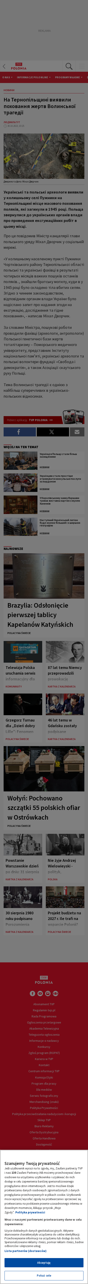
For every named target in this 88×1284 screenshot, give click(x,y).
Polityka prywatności (30, 1212)
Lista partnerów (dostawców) (25, 1251)
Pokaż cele (44, 1275)
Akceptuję (44, 1263)
